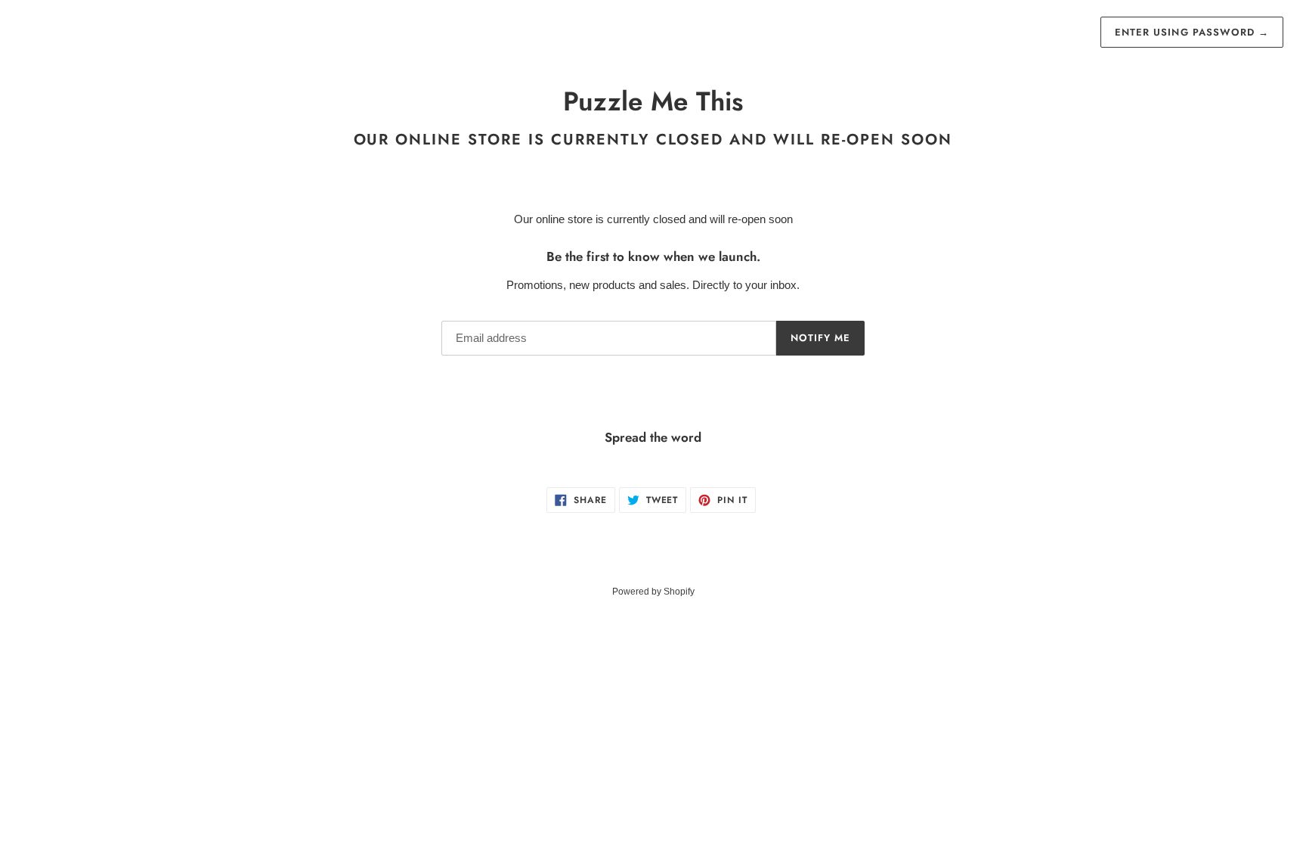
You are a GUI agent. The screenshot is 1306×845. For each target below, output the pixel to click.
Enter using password (1192, 32)
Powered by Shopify (653, 591)
